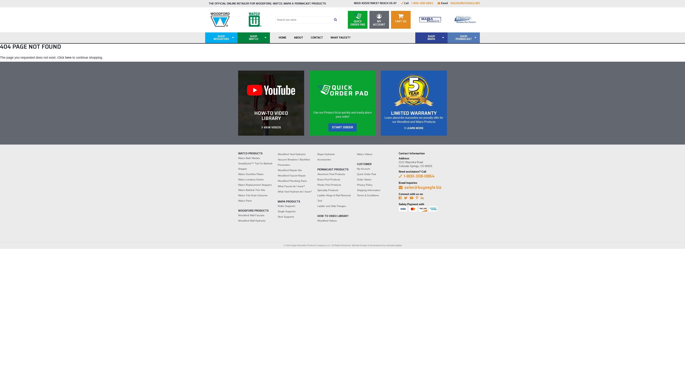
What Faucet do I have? (291, 186)
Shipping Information (368, 190)
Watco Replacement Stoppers (255, 184)
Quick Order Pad (366, 174)
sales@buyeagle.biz (465, 3)
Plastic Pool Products (329, 184)
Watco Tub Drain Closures (253, 195)
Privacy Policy (364, 184)
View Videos (272, 127)
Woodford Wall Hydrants (251, 220)
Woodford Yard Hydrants (292, 154)
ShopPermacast (464, 37)
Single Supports (287, 211)
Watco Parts (245, 200)
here (68, 57)
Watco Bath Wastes (249, 158)
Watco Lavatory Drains (251, 179)
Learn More (415, 128)
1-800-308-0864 (422, 3)
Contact (317, 37)
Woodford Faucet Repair (292, 175)
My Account (363, 168)
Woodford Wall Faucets (251, 215)
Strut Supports (286, 216)
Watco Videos (364, 154)
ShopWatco (253, 37)
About (298, 37)
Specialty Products (327, 190)
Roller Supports (286, 206)
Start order (342, 127)
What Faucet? (341, 37)
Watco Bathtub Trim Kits (251, 190)
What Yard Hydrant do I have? (295, 191)
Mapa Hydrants (326, 154)
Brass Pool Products (328, 179)
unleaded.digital (394, 245)
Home (282, 37)
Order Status (364, 179)
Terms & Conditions (368, 195)
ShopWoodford (221, 37)
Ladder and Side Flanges (331, 206)
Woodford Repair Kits (290, 170)
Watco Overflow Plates (250, 174)
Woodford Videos (327, 220)
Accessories (324, 159)
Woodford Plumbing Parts (292, 180)
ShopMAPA (431, 37)
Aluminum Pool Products (331, 174)
